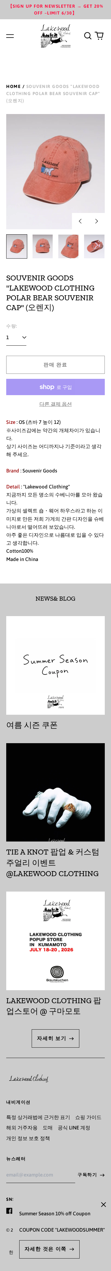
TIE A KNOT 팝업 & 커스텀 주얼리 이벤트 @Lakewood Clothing (52, 862)
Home (13, 86)
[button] (87, 35)
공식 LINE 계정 (74, 1128)
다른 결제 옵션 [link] (55, 404)
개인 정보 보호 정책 (28, 1138)
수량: (11, 325)
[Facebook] (9, 1211)
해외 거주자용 (22, 1128)
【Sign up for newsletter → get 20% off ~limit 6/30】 (55, 10)
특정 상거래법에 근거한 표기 (38, 1117)
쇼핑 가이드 (88, 1117)
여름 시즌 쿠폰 (32, 725)
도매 (48, 1128)
